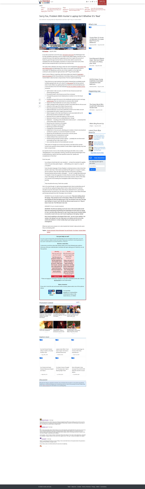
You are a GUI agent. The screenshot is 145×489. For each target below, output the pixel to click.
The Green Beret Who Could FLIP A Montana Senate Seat (97, 106)
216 (56, 358)
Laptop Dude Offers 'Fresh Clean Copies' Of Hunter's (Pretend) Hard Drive (62, 350)
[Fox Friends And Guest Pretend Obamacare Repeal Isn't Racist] (46, 361)
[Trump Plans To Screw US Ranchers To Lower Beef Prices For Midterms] (97, 31)
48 (39, 106)
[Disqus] (62, 432)
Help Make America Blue (97, 153)
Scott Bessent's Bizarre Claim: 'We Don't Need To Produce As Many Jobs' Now (97, 60)
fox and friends (68, 230)
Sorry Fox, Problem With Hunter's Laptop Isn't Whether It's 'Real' (69, 16)
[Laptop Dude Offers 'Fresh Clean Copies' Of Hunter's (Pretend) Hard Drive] (62, 343)
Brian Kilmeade (60, 230)
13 (72, 339)
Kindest (51, 295)
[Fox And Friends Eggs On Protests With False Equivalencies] (78, 343)
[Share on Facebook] (39, 100)
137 (72, 358)
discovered (70, 83)
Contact (79, 486)
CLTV (52, 1)
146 (40, 358)
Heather (46, 51)
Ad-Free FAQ (57, 280)
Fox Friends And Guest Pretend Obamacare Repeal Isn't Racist (46, 369)
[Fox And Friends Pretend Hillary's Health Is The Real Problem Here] (46, 343)
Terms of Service (46, 385)
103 (90, 69)
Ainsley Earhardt (51, 230)
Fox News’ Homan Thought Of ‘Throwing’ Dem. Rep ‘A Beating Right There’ (62, 369)
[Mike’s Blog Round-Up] (97, 117)
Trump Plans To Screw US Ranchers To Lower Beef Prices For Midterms (97, 40)
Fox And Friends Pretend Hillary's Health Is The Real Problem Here (46, 350)
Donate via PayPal (59, 292)
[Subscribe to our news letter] (94, 2)
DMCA (98, 486)
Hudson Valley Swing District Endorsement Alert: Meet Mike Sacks (99, 143)
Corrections (103, 486)
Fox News (75, 230)
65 (89, 48)
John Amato (92, 65)
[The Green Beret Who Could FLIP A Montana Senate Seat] (97, 98)
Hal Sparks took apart (68, 55)
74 (89, 27)
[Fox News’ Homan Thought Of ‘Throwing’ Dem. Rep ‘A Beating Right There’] (62, 361)
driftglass (91, 125)
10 (89, 113)
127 (40, 339)
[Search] (96, 2)
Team (69, 486)
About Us (73, 486)
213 (56, 339)
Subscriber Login (102, 3)
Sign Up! (92, 169)
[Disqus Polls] (62, 402)
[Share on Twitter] (39, 103)
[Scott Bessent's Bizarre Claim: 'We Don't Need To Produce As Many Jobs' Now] (97, 52)
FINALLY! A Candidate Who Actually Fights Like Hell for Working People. (100, 149)
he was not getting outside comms (76, 86)
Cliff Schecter (92, 109)
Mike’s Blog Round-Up (97, 123)
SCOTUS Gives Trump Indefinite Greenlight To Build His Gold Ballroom (96, 81)
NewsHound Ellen (93, 44)
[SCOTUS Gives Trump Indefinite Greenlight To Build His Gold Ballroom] (97, 73)
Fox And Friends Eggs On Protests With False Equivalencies (78, 350)
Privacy (93, 486)
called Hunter (50, 101)
